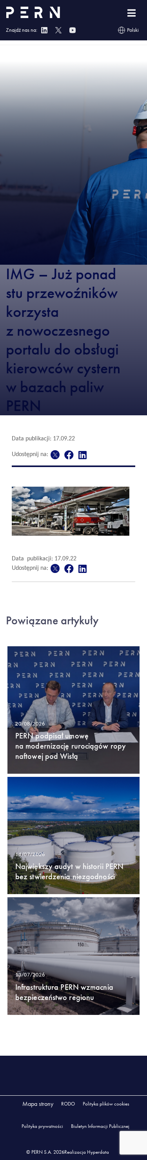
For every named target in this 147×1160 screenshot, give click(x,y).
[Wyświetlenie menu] (131, 13)
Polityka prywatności (42, 1126)
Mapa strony (37, 1104)
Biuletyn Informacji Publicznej (100, 1126)
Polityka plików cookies (106, 1103)
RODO (68, 1103)
